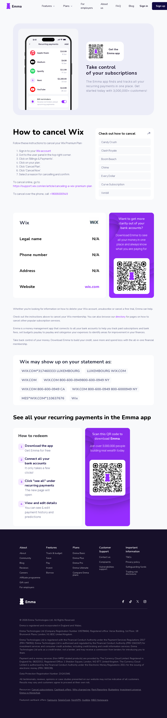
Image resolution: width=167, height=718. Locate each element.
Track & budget (54, 553)
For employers (87, 6)
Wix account (43, 151)
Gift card (24, 582)
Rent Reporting (99, 689)
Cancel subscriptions (42, 689)
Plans (66, 6)
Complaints (105, 562)
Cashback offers (62, 689)
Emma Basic (79, 553)
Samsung (52, 700)
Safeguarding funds (136, 566)
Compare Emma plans (81, 574)
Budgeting (113, 689)
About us (104, 6)
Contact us (104, 557)
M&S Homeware (99, 700)
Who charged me (81, 689)
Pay (48, 563)
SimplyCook (64, 700)
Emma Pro (78, 563)
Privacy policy (133, 562)
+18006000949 (59, 194)
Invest (49, 567)
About (23, 553)
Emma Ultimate (80, 567)
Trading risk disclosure (132, 573)
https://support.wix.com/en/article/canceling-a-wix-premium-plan (52, 186)
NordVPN (76, 700)
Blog (131, 6)
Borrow (50, 572)
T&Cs (128, 557)
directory (120, 317)
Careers (24, 572)
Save (48, 558)
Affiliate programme (30, 577)
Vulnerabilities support (106, 568)
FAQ (118, 6)
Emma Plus (78, 558)
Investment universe (130, 689)
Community (25, 558)
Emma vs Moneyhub (30, 692)
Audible (86, 700)
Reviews (24, 567)
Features (47, 6)
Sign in (144, 6)
